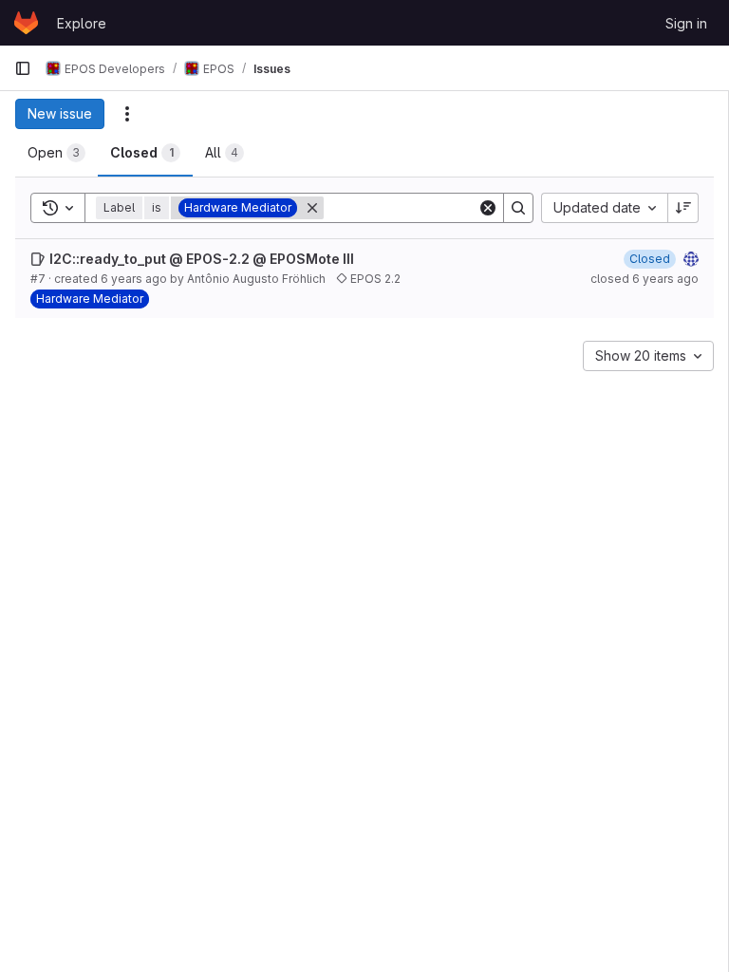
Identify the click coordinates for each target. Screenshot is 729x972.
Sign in (686, 23)
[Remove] (312, 207)
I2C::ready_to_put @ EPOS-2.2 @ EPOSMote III (201, 259)
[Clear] (488, 207)
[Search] (518, 208)
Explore (81, 23)
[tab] (56, 153)
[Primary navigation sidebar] (23, 68)
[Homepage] (26, 23)
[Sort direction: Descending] (683, 208)
